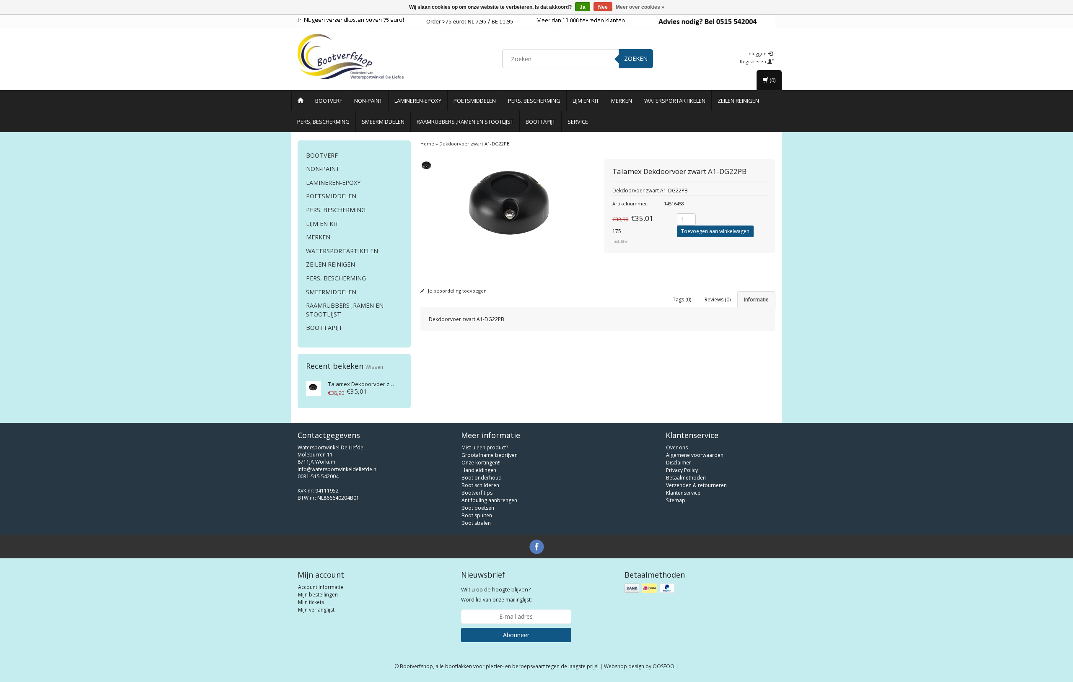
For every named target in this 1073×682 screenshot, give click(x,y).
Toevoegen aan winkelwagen (715, 231)
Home (427, 143)
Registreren (753, 61)
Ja (583, 7)
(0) (771, 80)
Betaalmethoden (686, 477)
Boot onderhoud (481, 477)
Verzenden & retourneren (696, 485)
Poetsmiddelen (475, 100)
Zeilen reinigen (738, 100)
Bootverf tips (476, 492)
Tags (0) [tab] (682, 299)
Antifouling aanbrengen (489, 500)
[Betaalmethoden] (650, 588)
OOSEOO (663, 666)
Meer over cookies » (640, 7)
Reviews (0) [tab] (718, 299)
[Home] (300, 100)
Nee (603, 7)
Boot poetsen (477, 507)
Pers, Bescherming (323, 121)
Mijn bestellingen (318, 594)
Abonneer (516, 635)
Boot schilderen (480, 485)
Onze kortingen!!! (481, 462)
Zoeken (636, 58)
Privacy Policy (682, 470)
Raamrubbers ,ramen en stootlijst (465, 121)
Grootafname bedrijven (489, 455)
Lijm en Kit (586, 100)
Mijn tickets (311, 602)
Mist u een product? (484, 447)
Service (578, 121)
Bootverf (328, 100)
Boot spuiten (476, 515)
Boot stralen (476, 522)
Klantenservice (683, 492)
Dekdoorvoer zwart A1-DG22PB (379, 384)
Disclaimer (678, 462)
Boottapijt (540, 121)
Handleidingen (478, 470)
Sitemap (675, 500)
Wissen (374, 366)
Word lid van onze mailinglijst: (496, 594)
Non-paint (368, 100)
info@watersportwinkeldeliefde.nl (338, 469)
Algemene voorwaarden (694, 455)
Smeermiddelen (383, 121)
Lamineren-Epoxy (417, 100)
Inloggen (757, 53)
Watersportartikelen (674, 100)
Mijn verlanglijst (316, 609)
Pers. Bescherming (534, 100)
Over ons (677, 447)
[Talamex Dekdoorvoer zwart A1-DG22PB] (313, 387)
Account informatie (320, 587)
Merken (621, 100)
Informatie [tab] (756, 299)
